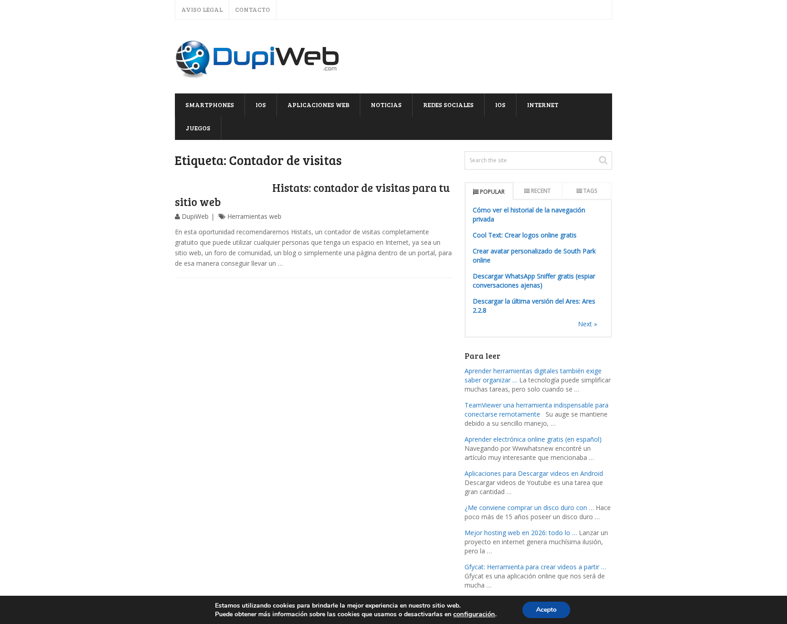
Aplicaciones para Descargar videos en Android (534, 473)
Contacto (252, 9)
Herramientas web (254, 216)
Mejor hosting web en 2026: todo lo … (521, 532)
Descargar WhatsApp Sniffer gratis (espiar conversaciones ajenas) (534, 280)
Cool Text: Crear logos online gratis (525, 235)
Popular (492, 192)
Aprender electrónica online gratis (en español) (533, 439)
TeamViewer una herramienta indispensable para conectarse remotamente (536, 409)
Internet (542, 104)
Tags (590, 191)
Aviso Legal (202, 9)
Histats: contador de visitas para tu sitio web (312, 194)
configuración (474, 614)
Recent (541, 191)
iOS (261, 104)
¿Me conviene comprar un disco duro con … (529, 507)
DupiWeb (195, 216)
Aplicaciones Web (318, 104)
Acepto (546, 609)
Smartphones (209, 104)
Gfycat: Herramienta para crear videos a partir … (535, 566)
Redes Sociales (448, 104)
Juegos (198, 128)
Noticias (386, 104)
